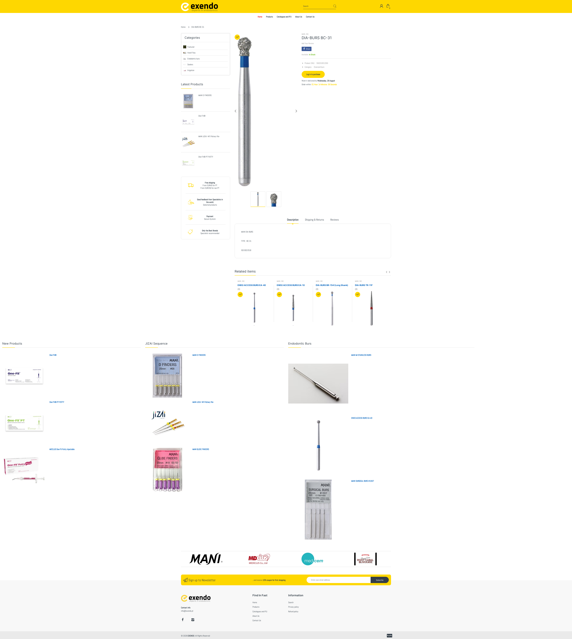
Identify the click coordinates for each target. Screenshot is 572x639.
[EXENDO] (192, 6)
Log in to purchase (313, 74)
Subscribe (379, 580)
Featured (190, 47)
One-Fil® (201, 115)
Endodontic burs (193, 58)
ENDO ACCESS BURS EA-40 (252, 285)
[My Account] (381, 6)
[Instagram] (192, 619)
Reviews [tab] (334, 219)
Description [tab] (293, 219)
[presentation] (386, 272)
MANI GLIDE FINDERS (200, 449)
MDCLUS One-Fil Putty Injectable (61, 449)
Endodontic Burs (299, 343)
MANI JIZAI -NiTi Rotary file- (209, 136)
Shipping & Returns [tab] (314, 219)
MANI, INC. (305, 34)
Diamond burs (319, 67)
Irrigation (190, 70)
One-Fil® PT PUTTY (205, 156)
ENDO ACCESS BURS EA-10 (291, 285)
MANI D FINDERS (205, 95)
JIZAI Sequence (156, 343)
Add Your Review (308, 43)
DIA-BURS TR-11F (364, 285)
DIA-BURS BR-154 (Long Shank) (332, 285)
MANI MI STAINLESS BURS (361, 355)
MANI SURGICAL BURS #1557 (362, 481)
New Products (12, 343)
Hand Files (191, 52)
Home (183, 27)
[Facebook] (182, 619)
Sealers (190, 64)
